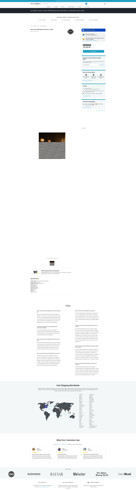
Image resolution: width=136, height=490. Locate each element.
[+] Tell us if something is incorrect (100, 110)
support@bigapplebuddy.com (44, 486)
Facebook (61, 444)
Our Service (48, 6)
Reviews (79, 6)
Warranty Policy (85, 80)
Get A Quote (87, 6)
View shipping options (89, 40)
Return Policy (90, 80)
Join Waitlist (93, 51)
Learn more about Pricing (86, 95)
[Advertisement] (93, 120)
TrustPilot (66, 444)
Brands (62, 6)
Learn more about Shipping (87, 107)
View (33, 459)
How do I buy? (95, 40)
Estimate (102, 64)
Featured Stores (71, 6)
